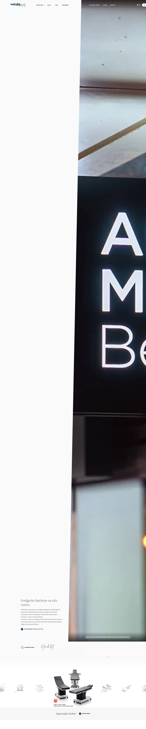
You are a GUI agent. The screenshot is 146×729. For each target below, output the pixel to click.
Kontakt (112, 5)
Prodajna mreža (95, 5)
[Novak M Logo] (18, 5)
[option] (73, 688)
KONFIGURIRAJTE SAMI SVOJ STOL (33, 629)
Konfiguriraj (86, 714)
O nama (104, 5)
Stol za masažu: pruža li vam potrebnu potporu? (107, 637)
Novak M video (29, 647)
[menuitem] (39, 5)
